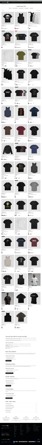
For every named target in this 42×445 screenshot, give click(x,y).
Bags (14, 432)
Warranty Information (28, 430)
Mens (14, 434)
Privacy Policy (27, 429)
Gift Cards (15, 436)
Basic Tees (15, 431)
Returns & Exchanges (28, 428)
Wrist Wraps (15, 430)
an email (35, 430)
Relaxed (31, 8)
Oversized (26, 8)
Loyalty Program (21, 433)
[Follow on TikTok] (9, 439)
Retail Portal (21, 431)
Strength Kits (15, 433)
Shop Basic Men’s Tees (8, 360)
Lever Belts (15, 427)
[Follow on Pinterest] (6, 439)
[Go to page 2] (22, 330)
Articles (21, 428)
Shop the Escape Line (8, 385)
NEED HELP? (35, 2)
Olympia (21, 432)
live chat (38, 430)
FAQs (26, 432)
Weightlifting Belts (15, 426)
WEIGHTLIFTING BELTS (14, 2)
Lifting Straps (15, 429)
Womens (15, 435)
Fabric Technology (21, 430)
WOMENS (28, 2)
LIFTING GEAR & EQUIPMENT (20, 2)
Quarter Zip (21, 8)
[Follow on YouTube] (8, 439)
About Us (21, 426)
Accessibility (27, 431)
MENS (25, 2)
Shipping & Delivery (28, 427)
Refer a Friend (21, 434)
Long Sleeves (15, 8)
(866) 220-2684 (37, 429)
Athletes (21, 429)
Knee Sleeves (15, 428)
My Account (27, 426)
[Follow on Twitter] (3, 439)
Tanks (10, 8)
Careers (21, 427)
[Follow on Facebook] (1, 439)
